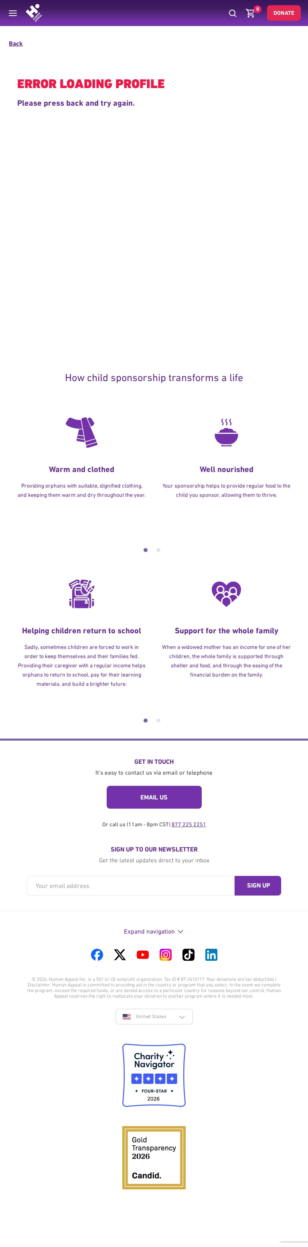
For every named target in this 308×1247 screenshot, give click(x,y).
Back (16, 43)
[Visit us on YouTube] (143, 955)
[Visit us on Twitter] (120, 955)
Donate (284, 13)
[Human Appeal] (34, 13)
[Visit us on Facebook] (97, 955)
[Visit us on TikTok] (188, 955)
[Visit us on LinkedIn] (211, 955)
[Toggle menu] (12, 13)
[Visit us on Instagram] (166, 955)
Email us (154, 797)
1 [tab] (146, 550)
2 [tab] (158, 550)
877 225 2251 (189, 824)
